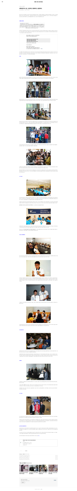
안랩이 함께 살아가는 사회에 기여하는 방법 (24, 459)
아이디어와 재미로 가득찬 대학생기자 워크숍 (24, 455)
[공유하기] (22, 451)
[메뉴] (2, 2)
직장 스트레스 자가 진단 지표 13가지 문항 (24, 458)
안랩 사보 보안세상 (38, 1)
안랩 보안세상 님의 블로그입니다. (25, 480)
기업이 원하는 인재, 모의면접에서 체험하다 (24, 456)
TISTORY (39, 489)
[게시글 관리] (23, 451)
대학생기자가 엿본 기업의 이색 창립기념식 (24, 457)
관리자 (41, 489)
